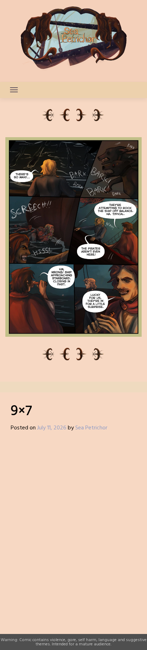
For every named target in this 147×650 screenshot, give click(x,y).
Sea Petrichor (91, 428)
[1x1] (48, 114)
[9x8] (82, 114)
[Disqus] (73, 531)
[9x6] (65, 114)
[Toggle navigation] (14, 89)
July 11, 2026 (51, 428)
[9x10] (98, 114)
